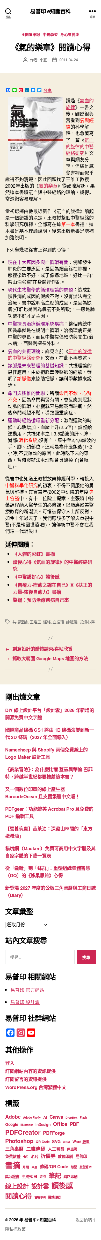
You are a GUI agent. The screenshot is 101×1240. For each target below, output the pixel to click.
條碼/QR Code (54, 1166)
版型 (74, 1167)
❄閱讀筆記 (31, 34)
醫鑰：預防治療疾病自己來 (41, 600)
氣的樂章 (48, 185)
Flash (83, 1117)
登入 (9, 1063)
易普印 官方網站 (27, 989)
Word (66, 1142)
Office (60, 1123)
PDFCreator (22, 1132)
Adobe (13, 1116)
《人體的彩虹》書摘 (34, 554)
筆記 (55, 1175)
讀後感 (62, 1185)
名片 (34, 1156)
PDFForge (54, 1132)
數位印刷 (65, 1156)
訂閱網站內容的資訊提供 (30, 1071)
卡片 (25, 1157)
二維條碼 (36, 1148)
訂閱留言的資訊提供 (26, 1079)
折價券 (48, 1155)
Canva (56, 1116)
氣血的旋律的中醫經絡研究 (80, 146)
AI (45, 1117)
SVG (56, 1141)
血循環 (58, 621)
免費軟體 (12, 1156)
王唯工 (35, 621)
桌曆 (34, 1167)
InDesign (43, 1124)
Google (11, 1124)
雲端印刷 (40, 1197)
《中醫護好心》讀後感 (36, 576)
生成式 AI (29, 1176)
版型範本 (86, 1167)
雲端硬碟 (54, 1197)
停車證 (72, 1149)
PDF (74, 1123)
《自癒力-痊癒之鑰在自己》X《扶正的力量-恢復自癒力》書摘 (52, 588)
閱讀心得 (87, 621)
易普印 (81, 1156)
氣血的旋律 (80, 103)
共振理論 (20, 621)
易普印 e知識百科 (50, 11)
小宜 (43, 59)
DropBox (71, 1117)
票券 (43, 1176)
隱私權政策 (15, 1229)
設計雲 (40, 1186)
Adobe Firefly (32, 1117)
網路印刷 (70, 1176)
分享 (48, 90)
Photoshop (19, 1141)
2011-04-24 (68, 59)
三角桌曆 (14, 1148)
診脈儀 (71, 621)
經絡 (47, 621)
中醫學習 (50, 34)
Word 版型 (81, 1141)
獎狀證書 (12, 1176)
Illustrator (26, 1125)
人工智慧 (56, 1149)
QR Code (42, 1141)
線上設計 (17, 1186)
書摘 (12, 1165)
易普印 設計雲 (25, 1002)
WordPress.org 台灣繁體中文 (35, 1087)
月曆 (26, 1166)
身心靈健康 (69, 34)
